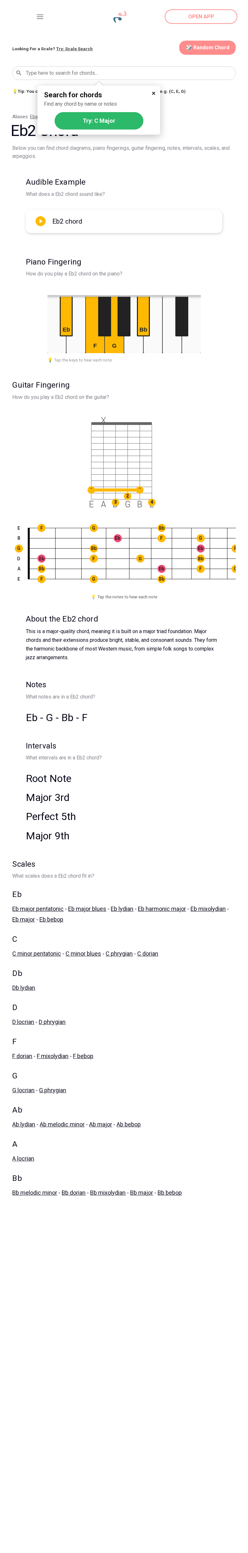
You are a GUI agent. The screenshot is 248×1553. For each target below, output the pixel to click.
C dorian (147, 953)
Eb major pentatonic (38, 908)
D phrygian (52, 1021)
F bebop (83, 1056)
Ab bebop (129, 1124)
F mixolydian (52, 1056)
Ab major (100, 1124)
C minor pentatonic (36, 953)
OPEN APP (201, 17)
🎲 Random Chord (207, 47)
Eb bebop (51, 919)
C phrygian (119, 953)
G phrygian (52, 1090)
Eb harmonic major (162, 908)
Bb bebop (170, 1192)
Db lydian (23, 987)
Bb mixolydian (108, 1192)
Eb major (23, 919)
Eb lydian (122, 908)
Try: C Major (99, 120)
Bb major (141, 1192)
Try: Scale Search (74, 48)
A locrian (23, 1158)
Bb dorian (74, 1192)
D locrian (23, 1021)
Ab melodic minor (62, 1124)
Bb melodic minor (34, 1192)
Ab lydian (23, 1124)
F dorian (22, 1056)
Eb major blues (87, 908)
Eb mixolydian (208, 908)
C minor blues (83, 953)
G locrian (23, 1090)
